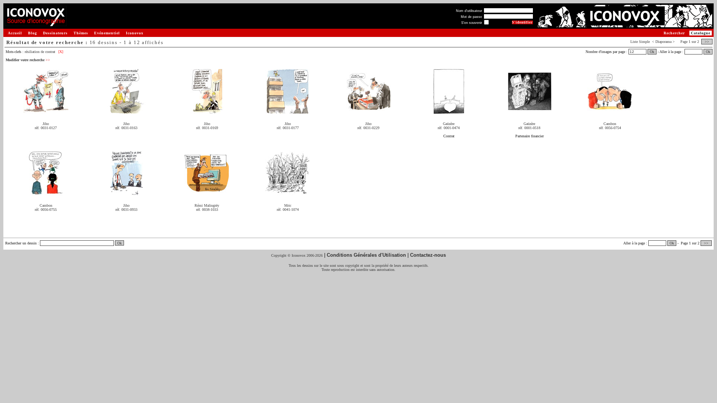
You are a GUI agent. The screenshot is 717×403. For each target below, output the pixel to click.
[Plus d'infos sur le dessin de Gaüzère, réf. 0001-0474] (448, 111)
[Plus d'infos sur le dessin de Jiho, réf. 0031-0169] (206, 111)
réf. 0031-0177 (288, 128)
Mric (287, 205)
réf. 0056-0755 (46, 209)
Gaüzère (448, 124)
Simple (644, 42)
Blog (32, 33)
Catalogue (700, 33)
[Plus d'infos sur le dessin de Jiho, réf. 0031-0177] (287, 111)
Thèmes (81, 33)
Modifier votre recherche (28, 60)
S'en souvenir (471, 23)
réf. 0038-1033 (207, 209)
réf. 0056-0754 (610, 128)
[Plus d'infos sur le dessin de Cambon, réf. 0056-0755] (46, 193)
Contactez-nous (428, 255)
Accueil (15, 33)
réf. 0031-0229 (368, 128)
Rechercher (674, 33)
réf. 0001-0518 (529, 128)
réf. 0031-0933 (126, 209)
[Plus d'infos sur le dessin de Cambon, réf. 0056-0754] (609, 111)
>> (707, 42)
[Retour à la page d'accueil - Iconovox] (35, 23)
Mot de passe (471, 17)
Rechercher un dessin (21, 243)
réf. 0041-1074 (288, 209)
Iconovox (134, 33)
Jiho (46, 124)
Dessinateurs (55, 33)
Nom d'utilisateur (469, 11)
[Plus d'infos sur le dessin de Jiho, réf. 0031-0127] (46, 111)
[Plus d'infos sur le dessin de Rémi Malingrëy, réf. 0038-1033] (206, 193)
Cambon (609, 124)
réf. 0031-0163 (126, 128)
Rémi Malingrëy (207, 205)
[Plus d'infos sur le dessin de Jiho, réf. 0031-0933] (126, 193)
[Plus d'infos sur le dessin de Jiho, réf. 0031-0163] (126, 111)
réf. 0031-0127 (46, 128)
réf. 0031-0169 (207, 128)
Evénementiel (107, 33)
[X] (60, 52)
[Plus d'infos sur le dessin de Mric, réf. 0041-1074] (287, 193)
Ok (652, 52)
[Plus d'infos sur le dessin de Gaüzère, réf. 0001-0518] (529, 111)
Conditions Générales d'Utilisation (366, 255)
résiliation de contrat (40, 52)
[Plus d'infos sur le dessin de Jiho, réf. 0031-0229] (368, 111)
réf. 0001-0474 (449, 128)
